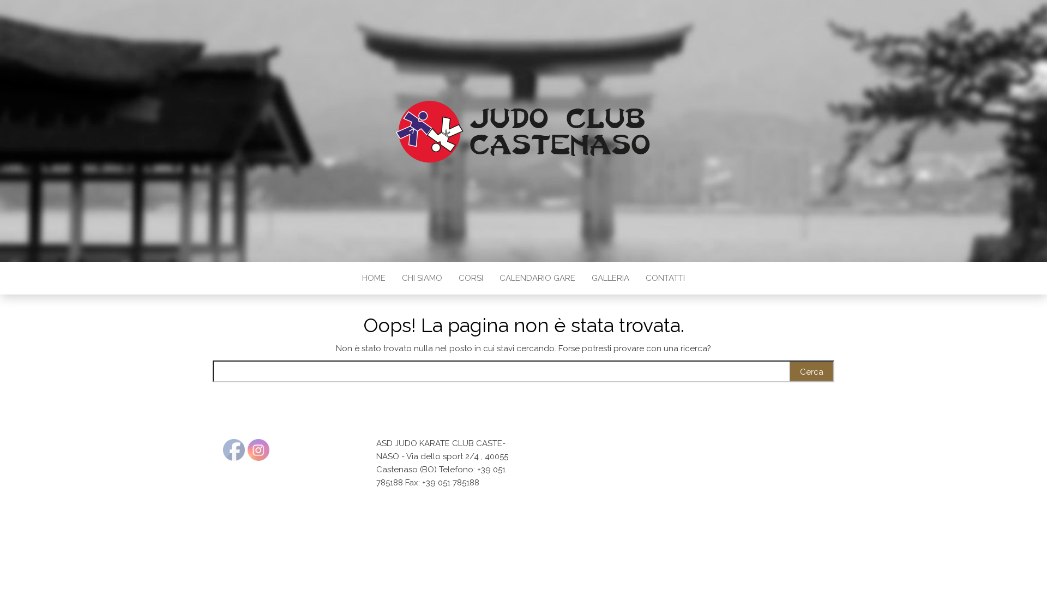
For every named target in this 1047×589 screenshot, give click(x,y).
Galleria (610, 278)
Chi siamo (422, 278)
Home (374, 278)
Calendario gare (537, 278)
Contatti (665, 278)
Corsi (471, 278)
